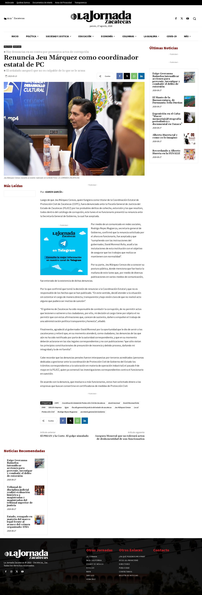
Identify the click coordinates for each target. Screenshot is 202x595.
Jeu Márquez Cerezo (123, 407)
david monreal (114, 403)
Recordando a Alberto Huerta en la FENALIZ (166, 152)
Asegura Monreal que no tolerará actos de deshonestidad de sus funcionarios (120, 437)
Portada (17, 47)
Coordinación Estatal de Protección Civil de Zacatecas (83, 403)
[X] (182, 19)
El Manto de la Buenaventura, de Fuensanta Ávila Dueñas (167, 100)
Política (8, 47)
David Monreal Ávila (131, 403)
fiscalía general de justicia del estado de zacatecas (91, 407)
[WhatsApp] (134, 76)
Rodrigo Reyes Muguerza (67, 412)
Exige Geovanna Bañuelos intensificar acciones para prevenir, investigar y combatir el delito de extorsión (19, 468)
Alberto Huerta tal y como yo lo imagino (164, 136)
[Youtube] (188, 19)
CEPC (56, 403)
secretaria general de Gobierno (92, 412)
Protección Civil (48, 412)
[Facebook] (176, 19)
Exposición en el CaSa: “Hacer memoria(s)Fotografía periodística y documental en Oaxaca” (167, 119)
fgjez (66, 407)
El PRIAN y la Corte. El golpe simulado (64, 436)
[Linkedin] (141, 76)
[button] (194, 18)
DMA (43, 407)
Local (136, 407)
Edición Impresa (54, 407)
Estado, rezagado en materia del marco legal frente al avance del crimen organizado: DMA (19, 522)
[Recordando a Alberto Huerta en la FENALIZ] (189, 154)
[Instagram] (11, 572)
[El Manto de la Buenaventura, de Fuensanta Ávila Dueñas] (189, 101)
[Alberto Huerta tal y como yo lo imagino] (189, 138)
